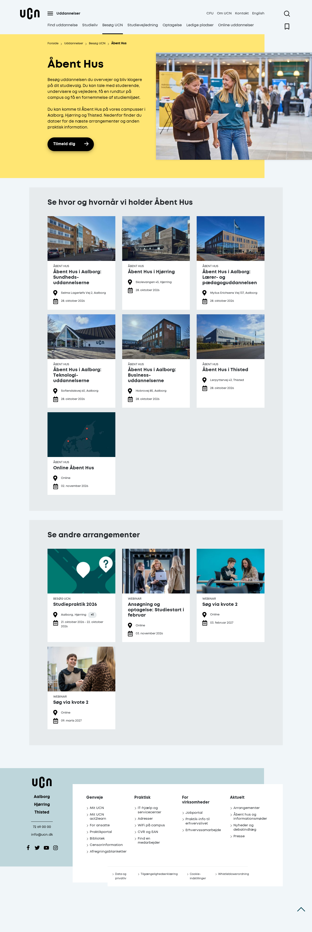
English (258, 13)
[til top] (301, 909)
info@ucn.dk (42, 834)
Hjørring (42, 805)
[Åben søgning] (287, 14)
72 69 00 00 (42, 827)
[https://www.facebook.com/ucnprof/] (28, 847)
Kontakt (242, 13)
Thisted (41, 812)
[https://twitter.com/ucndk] (37, 847)
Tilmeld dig (64, 144)
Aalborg (42, 797)
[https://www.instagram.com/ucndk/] (55, 847)
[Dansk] (29, 19)
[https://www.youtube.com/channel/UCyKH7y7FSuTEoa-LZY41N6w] (46, 847)
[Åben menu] (50, 13)
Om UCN (224, 13)
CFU (210, 13)
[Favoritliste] (287, 26)
